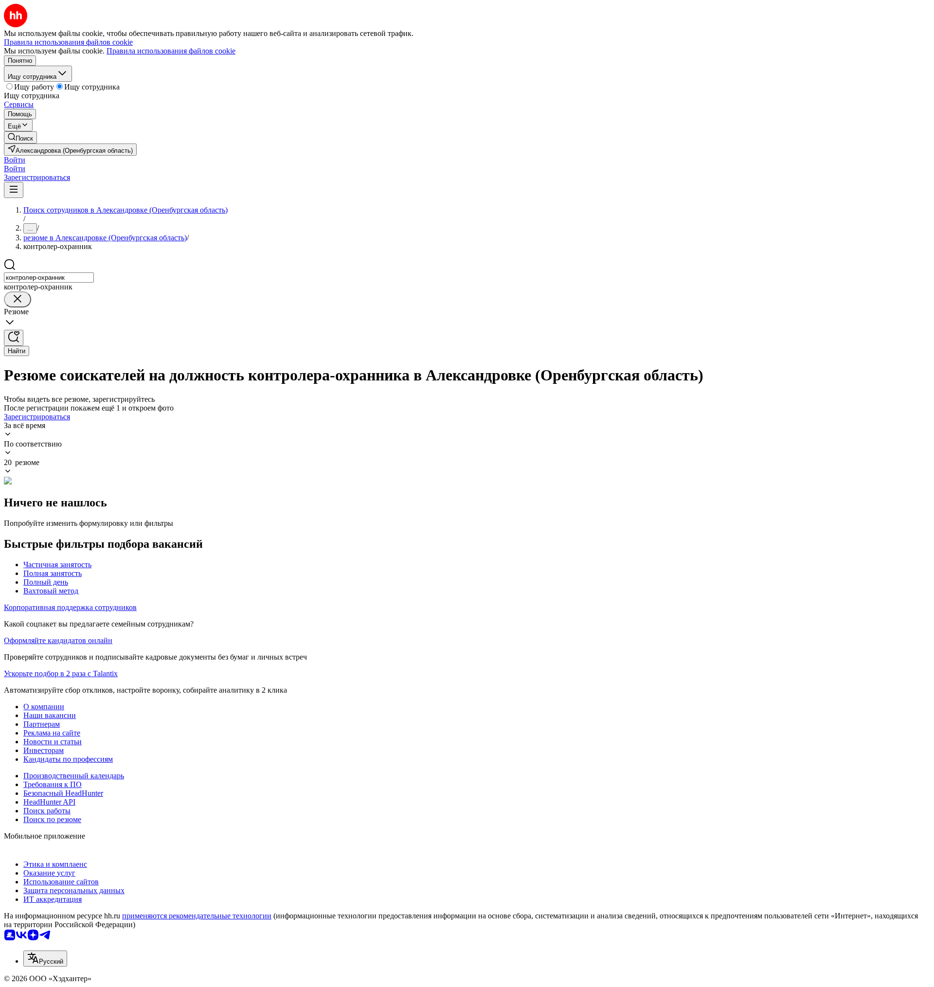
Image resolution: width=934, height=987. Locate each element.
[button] (14, 160)
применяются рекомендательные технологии (196, 916)
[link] (20, 137)
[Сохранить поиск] (13, 338)
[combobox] (49, 277)
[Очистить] (17, 299)
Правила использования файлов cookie (171, 51)
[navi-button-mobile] (13, 190)
